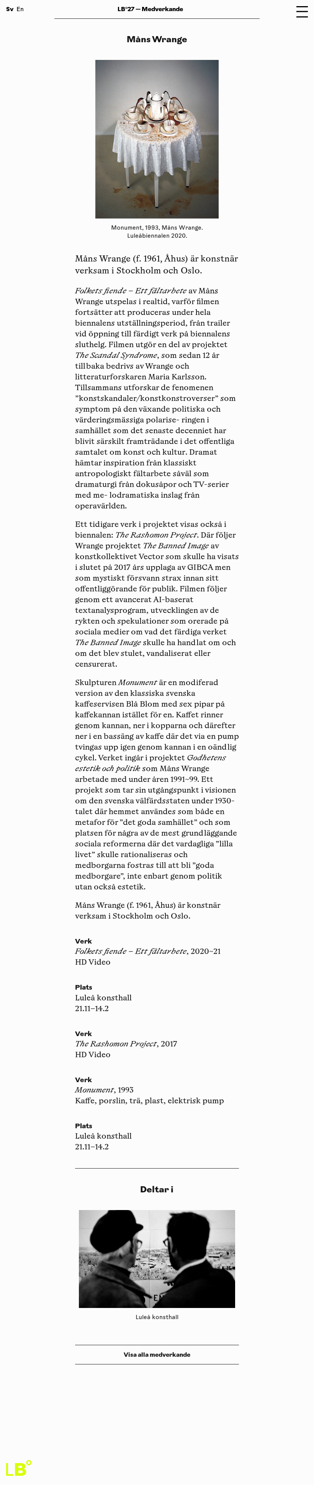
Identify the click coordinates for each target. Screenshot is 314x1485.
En (20, 10)
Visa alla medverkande (157, 1354)
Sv (9, 9)
